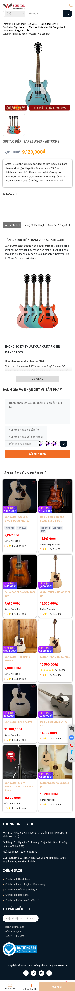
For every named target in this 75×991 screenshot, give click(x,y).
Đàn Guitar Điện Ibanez (14, 27)
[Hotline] (71, 745)
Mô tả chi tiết (12, 225)
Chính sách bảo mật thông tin (21, 889)
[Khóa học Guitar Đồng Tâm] (71, 728)
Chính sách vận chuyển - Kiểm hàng (25, 884)
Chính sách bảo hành (17, 894)
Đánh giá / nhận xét (58, 225)
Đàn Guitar (32, 24)
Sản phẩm (21, 24)
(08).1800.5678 (11, 851)
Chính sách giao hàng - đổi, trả (22, 900)
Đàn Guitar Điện (48, 24)
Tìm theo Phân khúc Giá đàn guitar (46, 27)
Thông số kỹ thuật (33, 225)
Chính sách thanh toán (17, 879)
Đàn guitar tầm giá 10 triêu (16, 30)
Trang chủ (8, 24)
